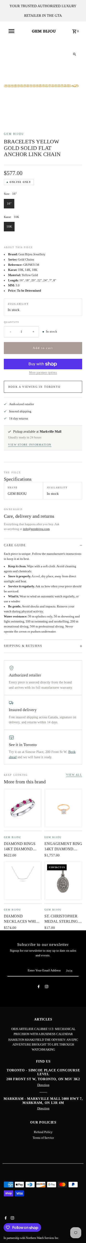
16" (9, 203)
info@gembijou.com (36, 529)
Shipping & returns (23, 646)
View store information (29, 444)
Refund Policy (43, 1132)
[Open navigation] (11, 31)
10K (9, 226)
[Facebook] (39, 987)
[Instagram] (46, 987)
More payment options (43, 372)
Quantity (11, 322)
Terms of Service (43, 1137)
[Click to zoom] (74, 54)
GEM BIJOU (14, 133)
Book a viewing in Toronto (34, 386)
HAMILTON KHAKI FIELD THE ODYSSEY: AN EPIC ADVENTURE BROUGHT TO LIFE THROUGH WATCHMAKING (43, 1044)
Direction (43, 1085)
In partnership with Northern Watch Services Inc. (31, 1238)
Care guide (15, 545)
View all (74, 774)
